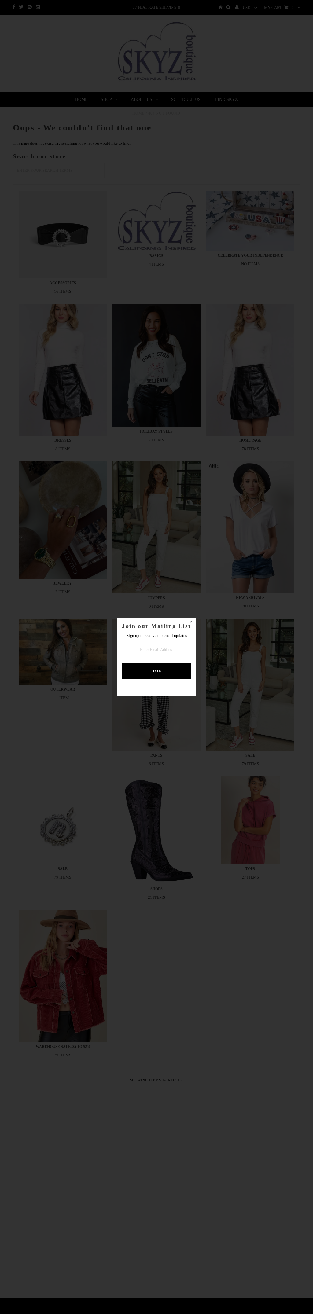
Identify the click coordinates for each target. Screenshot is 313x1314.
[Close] (191, 622)
